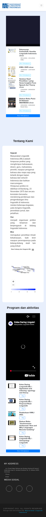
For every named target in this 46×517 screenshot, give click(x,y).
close (21, 56)
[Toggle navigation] (41, 5)
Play (22, 396)
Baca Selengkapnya (25, 63)
